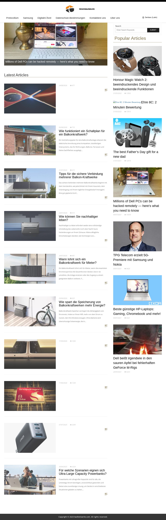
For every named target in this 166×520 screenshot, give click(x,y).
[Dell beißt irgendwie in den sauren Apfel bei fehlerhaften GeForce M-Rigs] (137, 340)
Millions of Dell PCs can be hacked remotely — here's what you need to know (49, 61)
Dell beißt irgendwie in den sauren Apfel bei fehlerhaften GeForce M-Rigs (134, 362)
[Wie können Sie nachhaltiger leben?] (30, 226)
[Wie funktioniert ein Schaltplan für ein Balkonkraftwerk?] (30, 140)
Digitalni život (44, 18)
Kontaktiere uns (98, 18)
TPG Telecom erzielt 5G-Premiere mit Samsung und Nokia (133, 259)
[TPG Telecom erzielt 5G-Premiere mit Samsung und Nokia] (137, 237)
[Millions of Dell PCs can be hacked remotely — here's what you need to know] (137, 183)
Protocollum (12, 18)
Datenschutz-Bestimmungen (70, 18)
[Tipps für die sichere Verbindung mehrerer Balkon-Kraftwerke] (30, 183)
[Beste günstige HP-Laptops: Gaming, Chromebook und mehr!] (137, 291)
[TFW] (83, 8)
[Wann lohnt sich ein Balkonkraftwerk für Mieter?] (30, 268)
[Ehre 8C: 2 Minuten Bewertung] (127, 103)
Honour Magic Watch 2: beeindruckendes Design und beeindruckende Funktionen (134, 84)
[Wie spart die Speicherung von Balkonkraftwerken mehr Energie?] (30, 311)
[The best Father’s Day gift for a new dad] (137, 134)
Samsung (28, 18)
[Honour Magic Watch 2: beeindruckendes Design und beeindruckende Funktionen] (137, 61)
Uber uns (115, 18)
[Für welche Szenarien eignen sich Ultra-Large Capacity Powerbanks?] (30, 480)
